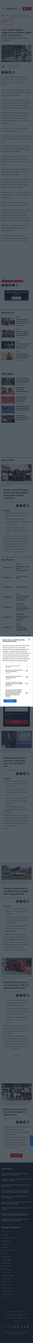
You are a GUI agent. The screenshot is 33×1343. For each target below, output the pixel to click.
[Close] (29, 640)
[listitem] (16, 666)
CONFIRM (10, 701)
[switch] (26, 671)
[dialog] (16, 672)
